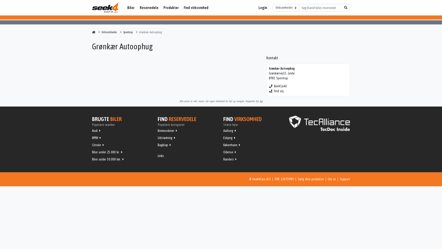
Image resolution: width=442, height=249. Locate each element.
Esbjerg (228, 138)
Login (263, 7)
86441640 (280, 86)
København (230, 145)
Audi (95, 131)
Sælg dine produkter (311, 179)
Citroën (96, 145)
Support (345, 179)
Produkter (171, 7)
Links (161, 156)
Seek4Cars (105, 8)
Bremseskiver (166, 131)
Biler (130, 7)
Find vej (279, 91)
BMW (95, 138)
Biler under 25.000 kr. (105, 152)
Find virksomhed (196, 7)
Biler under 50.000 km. (106, 159)
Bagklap (163, 145)
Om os (332, 179)
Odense (228, 152)
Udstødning (165, 138)
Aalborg (228, 131)
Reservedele (149, 7)
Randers (228, 159)
